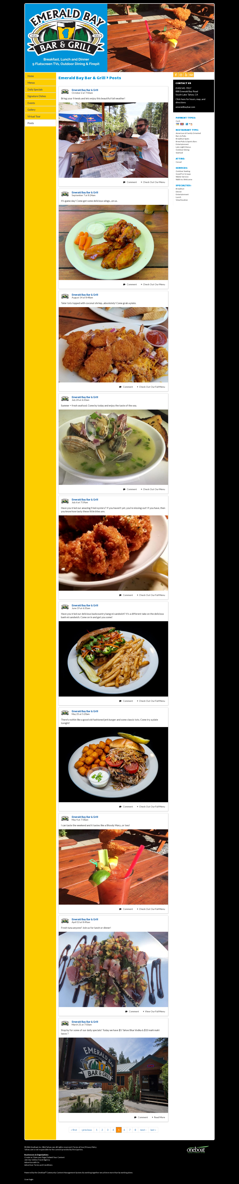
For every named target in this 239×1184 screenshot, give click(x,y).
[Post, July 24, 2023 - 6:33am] (113, 447)
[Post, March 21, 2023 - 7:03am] (113, 1075)
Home (30, 76)
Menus (31, 82)
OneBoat (42, 1173)
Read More (159, 1117)
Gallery (31, 109)
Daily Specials (35, 89)
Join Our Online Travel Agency (37, 1160)
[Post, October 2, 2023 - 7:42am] (113, 140)
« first (74, 1129)
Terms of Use (78, 1147)
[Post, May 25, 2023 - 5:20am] (113, 764)
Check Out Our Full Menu (152, 386)
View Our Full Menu (155, 1011)
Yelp (186, 74)
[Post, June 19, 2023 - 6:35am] (113, 659)
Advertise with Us (31, 1162)
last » (153, 1129)
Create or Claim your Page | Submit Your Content (44, 1157)
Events (31, 102)
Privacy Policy (91, 1147)
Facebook (175, 74)
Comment (131, 182)
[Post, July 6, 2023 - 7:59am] (113, 553)
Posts (30, 123)
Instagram (181, 74)
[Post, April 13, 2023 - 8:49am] (113, 969)
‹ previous (86, 1129)
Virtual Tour (33, 116)
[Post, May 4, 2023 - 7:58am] (113, 867)
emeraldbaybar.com (185, 107)
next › (143, 1129)
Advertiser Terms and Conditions (38, 1165)
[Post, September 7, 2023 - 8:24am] (113, 242)
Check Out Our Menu (154, 182)
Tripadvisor (191, 74)
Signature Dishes (36, 96)
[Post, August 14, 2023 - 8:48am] (113, 344)
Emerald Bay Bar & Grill (82, 78)
